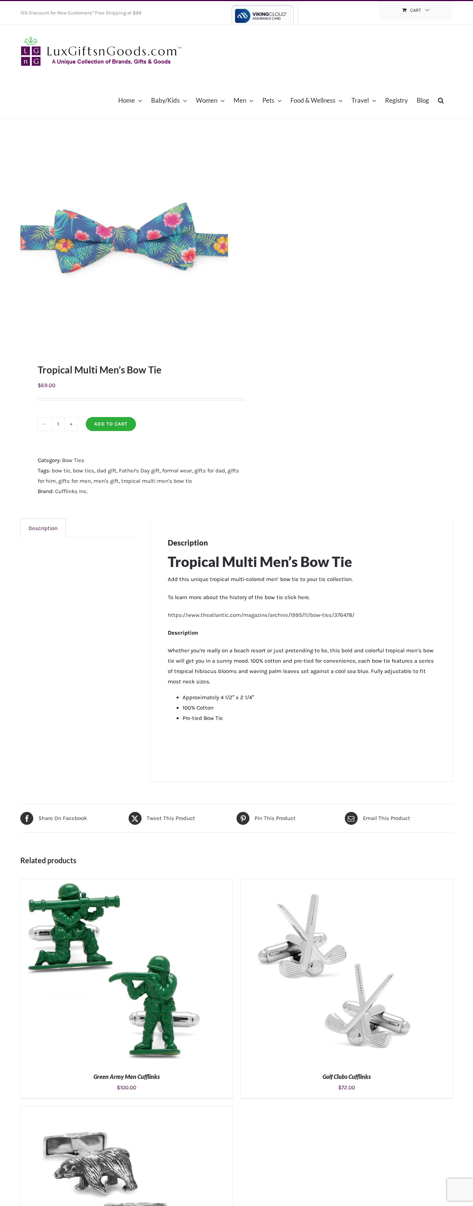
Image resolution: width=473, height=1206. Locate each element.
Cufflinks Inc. (71, 491)
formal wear (177, 470)
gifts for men (74, 481)
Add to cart (110, 424)
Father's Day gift (139, 470)
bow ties (83, 470)
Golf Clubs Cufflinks (347, 1076)
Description (43, 528)
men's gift (106, 481)
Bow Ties (73, 460)
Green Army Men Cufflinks (126, 1076)
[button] (441, 100)
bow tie (61, 470)
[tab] (43, 528)
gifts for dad (209, 470)
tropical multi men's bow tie (156, 481)
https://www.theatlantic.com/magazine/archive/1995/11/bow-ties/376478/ (261, 615)
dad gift (106, 470)
